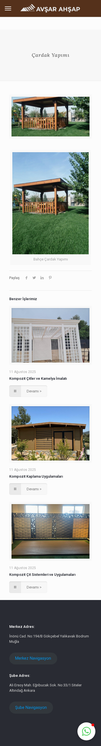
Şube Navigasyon (31, 707)
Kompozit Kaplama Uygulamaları (36, 476)
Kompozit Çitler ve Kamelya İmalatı (38, 378)
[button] (86, 731)
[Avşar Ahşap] (50, 8)
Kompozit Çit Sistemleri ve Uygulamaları (42, 574)
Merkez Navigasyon (33, 658)
